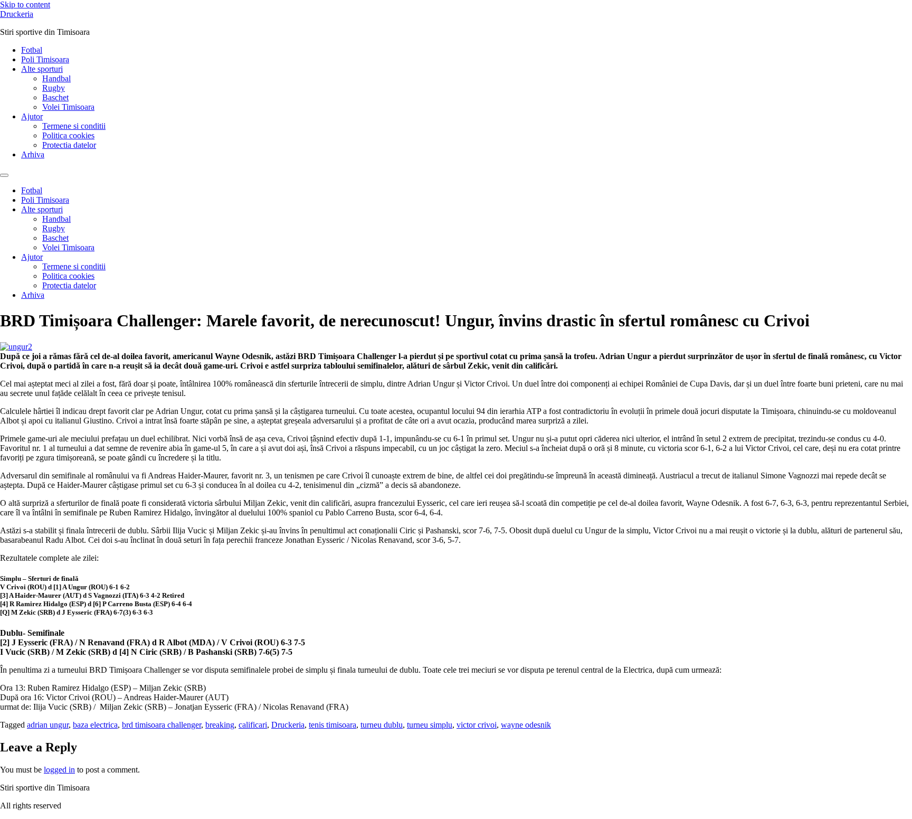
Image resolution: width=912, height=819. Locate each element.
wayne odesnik (526, 724)
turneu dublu (381, 724)
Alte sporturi (42, 68)
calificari (253, 724)
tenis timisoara (332, 724)
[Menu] (4, 175)
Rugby (53, 87)
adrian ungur (48, 724)
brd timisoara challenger (161, 724)
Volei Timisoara (68, 106)
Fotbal (31, 49)
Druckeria (16, 14)
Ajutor (32, 116)
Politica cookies (68, 135)
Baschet (55, 97)
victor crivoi (477, 724)
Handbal (56, 78)
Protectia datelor (69, 144)
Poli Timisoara (45, 59)
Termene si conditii (74, 125)
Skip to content (25, 4)
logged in (59, 769)
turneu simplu (429, 724)
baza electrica (95, 724)
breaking (219, 724)
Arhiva (32, 154)
